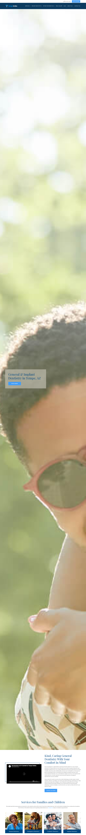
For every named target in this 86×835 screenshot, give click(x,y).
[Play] (8, 782)
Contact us (50, 807)
